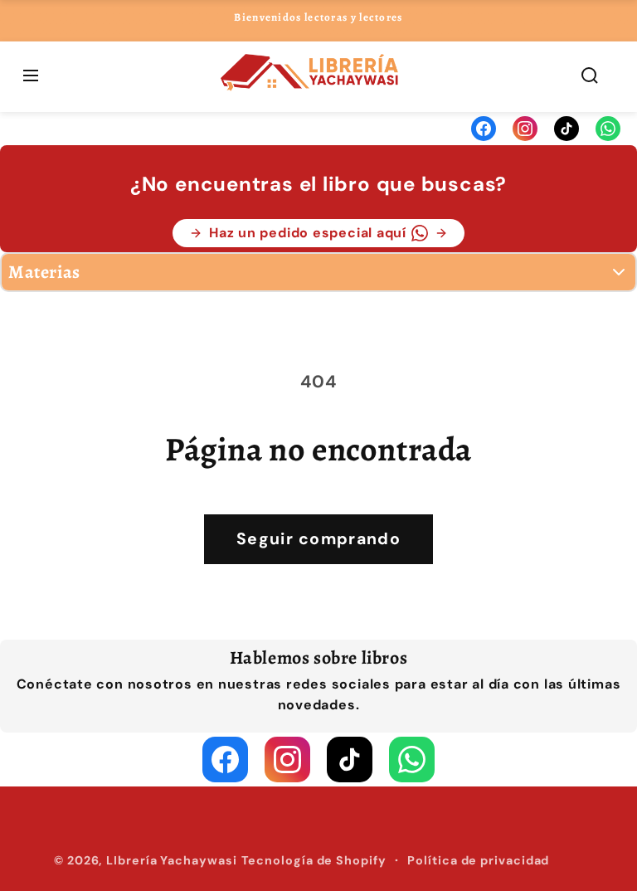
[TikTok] (566, 128)
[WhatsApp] (608, 128)
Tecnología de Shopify (314, 860)
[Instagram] (525, 128)
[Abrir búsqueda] (590, 76)
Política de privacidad (478, 860)
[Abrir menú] (31, 76)
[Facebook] (483, 128)
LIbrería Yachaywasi (171, 860)
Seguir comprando (318, 538)
